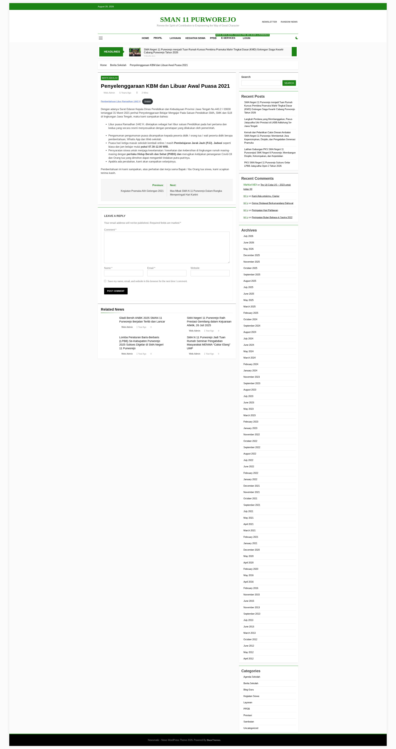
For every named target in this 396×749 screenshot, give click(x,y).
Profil (158, 38)
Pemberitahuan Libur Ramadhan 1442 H (121, 101)
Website (195, 268)
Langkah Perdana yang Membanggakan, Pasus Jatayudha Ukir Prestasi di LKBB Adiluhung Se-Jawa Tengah (268, 122)
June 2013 (248, 626)
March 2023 (249, 415)
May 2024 (248, 351)
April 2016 (248, 581)
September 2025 (251, 274)
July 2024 (248, 338)
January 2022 (250, 479)
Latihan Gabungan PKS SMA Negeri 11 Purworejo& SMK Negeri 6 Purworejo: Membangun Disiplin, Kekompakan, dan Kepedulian (270, 152)
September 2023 (251, 383)
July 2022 (248, 460)
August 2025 (249, 281)
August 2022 (249, 453)
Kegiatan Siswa (195, 38)
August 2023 (249, 389)
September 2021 (251, 505)
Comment (110, 229)
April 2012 (248, 658)
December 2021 (251, 485)
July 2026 (248, 236)
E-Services (228, 38)
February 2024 (250, 364)
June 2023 (248, 402)
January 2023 (250, 428)
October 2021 (250, 498)
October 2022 (250, 441)
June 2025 (248, 293)
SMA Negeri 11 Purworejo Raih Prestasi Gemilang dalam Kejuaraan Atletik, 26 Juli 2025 (209, 321)
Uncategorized (250, 728)
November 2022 (251, 434)
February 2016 (250, 588)
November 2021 (251, 492)
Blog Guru (248, 689)
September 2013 (251, 613)
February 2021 (250, 537)
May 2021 (248, 517)
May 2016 (248, 575)
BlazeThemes (213, 740)
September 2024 (251, 325)
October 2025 (250, 268)
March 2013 (249, 633)
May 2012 (248, 652)
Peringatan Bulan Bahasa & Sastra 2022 (272, 217)
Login (246, 38)
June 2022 (248, 466)
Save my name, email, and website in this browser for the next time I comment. (147, 281)
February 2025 (250, 313)
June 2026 (248, 242)
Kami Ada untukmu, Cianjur (265, 196)
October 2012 (250, 639)
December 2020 (251, 549)
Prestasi (247, 715)
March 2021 (249, 530)
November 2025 (251, 261)
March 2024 (249, 357)
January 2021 (250, 543)
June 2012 (248, 645)
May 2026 (248, 249)
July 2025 (248, 287)
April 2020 (248, 562)
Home (145, 38)
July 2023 (248, 396)
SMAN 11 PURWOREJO (198, 19)
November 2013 (251, 607)
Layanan (175, 38)
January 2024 (250, 370)
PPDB (214, 36)
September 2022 (251, 447)
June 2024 (248, 345)
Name (108, 268)
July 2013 (248, 620)
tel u (245, 196)
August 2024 (249, 332)
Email (151, 268)
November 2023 (251, 377)
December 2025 (251, 255)
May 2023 (248, 408)
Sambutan (248, 721)
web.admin (109, 92)
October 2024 (250, 319)
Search (246, 77)
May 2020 (248, 556)
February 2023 (250, 421)
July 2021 (248, 511)
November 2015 (251, 594)
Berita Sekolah (110, 78)
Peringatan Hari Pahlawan (265, 210)
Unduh (147, 101)
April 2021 (248, 524)
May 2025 (248, 300)
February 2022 (250, 473)
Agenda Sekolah (251, 676)
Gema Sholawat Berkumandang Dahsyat (272, 203)
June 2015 (248, 601)
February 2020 (250, 569)
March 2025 (249, 306)
